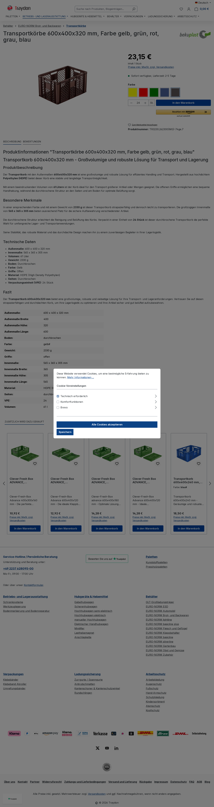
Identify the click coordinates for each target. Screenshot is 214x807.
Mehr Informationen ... (80, 377)
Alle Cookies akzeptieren (107, 424)
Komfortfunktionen (71, 402)
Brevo (64, 407)
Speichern (65, 432)
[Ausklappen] (155, 396)
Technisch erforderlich (74, 396)
